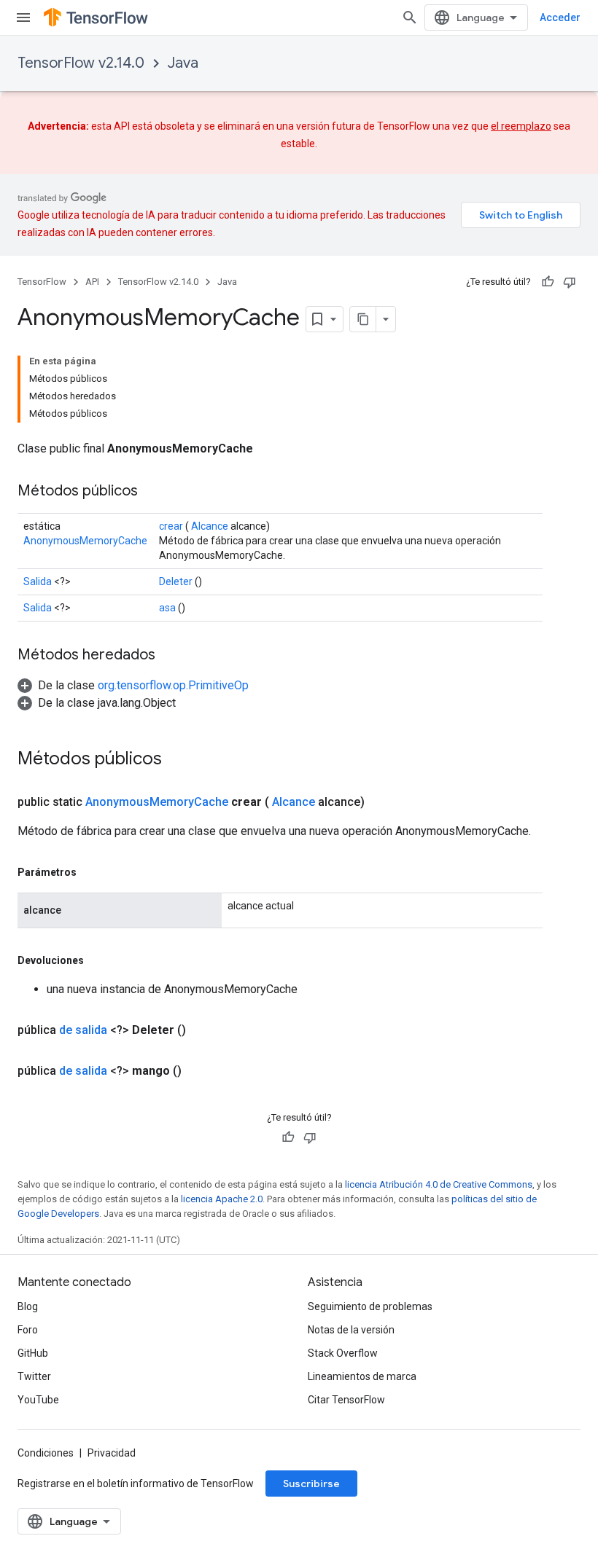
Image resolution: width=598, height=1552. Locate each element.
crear (171, 526)
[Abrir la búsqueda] (410, 17)
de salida (83, 1030)
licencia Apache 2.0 (222, 1199)
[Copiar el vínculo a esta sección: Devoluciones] (98, 960)
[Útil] (548, 282)
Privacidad (112, 1453)
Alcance (209, 526)
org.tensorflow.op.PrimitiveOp (173, 685)
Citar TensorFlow (346, 1400)
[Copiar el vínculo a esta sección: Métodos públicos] (152, 492)
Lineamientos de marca (362, 1376)
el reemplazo (521, 126)
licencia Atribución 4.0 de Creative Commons (438, 1184)
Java (183, 63)
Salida (37, 581)
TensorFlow (42, 281)
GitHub (33, 1353)
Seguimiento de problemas (370, 1306)
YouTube (38, 1400)
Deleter (176, 581)
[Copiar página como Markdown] (363, 319)
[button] (133, 685)
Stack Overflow (343, 1353)
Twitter (34, 1376)
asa (167, 608)
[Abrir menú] (23, 17)
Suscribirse (311, 1483)
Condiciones (46, 1453)
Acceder (560, 17)
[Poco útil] (569, 282)
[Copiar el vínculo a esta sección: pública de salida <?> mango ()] (199, 1071)
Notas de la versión (351, 1330)
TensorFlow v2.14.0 (81, 63)
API (92, 281)
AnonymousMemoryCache (85, 540)
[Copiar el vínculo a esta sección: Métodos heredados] (170, 656)
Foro (28, 1330)
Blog (28, 1306)
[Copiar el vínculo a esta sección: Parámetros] (91, 872)
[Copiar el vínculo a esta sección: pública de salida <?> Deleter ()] (203, 1030)
